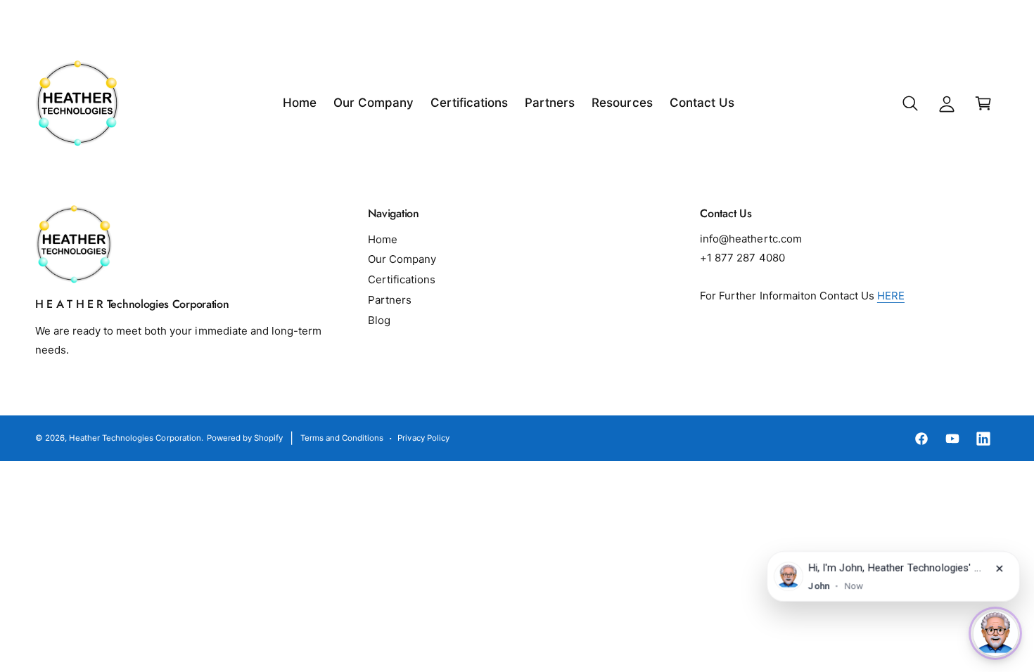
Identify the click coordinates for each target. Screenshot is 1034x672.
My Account (965, 21)
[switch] (995, 633)
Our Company (402, 259)
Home (382, 239)
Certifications (401, 279)
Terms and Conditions (341, 438)
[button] (910, 103)
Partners (389, 299)
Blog (379, 320)
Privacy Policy (423, 438)
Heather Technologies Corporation (135, 438)
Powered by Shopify (245, 438)
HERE (891, 295)
